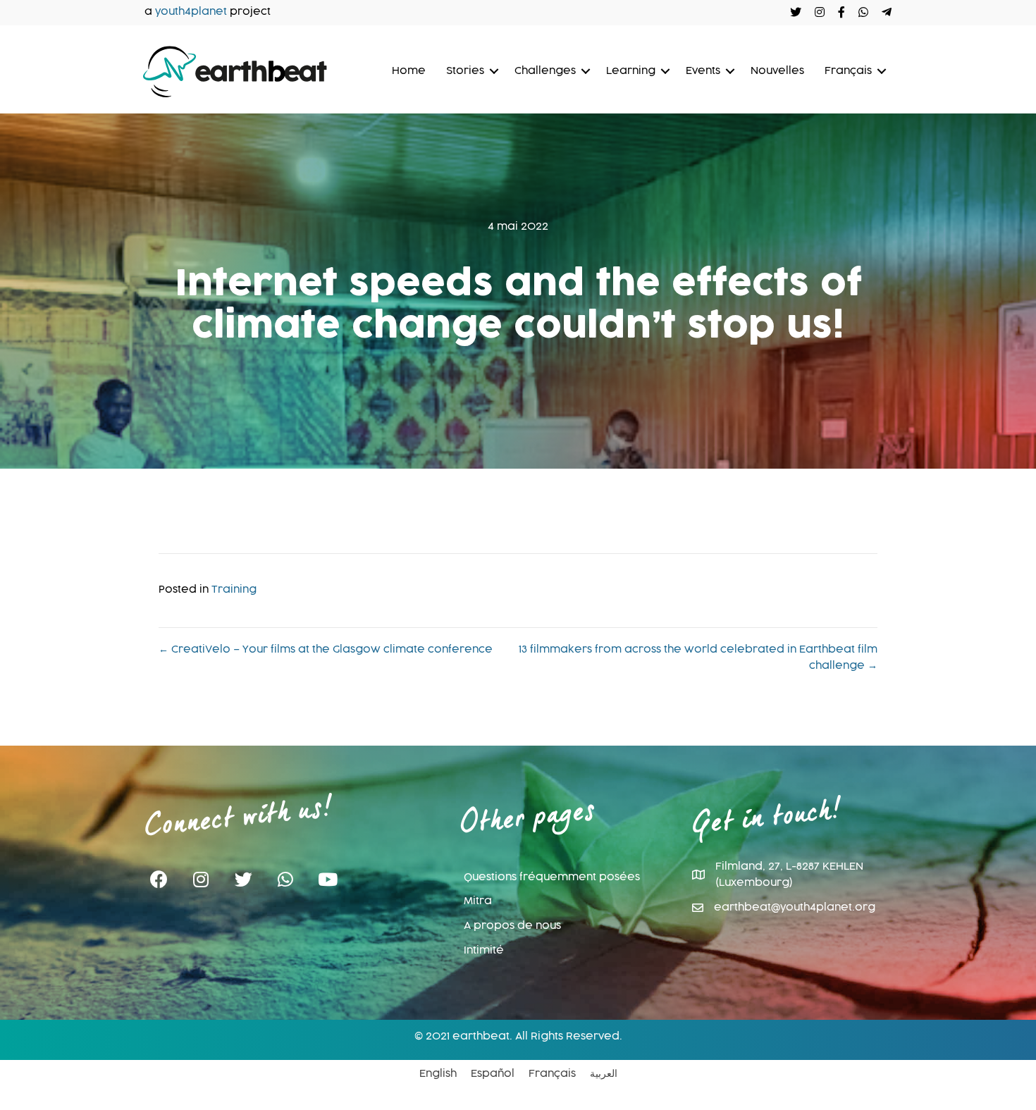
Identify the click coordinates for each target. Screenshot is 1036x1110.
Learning (630, 71)
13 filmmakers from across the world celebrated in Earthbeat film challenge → (698, 658)
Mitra (478, 901)
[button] (158, 880)
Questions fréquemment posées (552, 877)
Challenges (545, 71)
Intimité (484, 951)
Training (234, 590)
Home (409, 71)
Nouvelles (777, 71)
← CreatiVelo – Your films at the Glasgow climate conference (326, 650)
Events (703, 71)
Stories (465, 71)
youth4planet (191, 12)
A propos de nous (512, 926)
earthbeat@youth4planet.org (794, 908)
